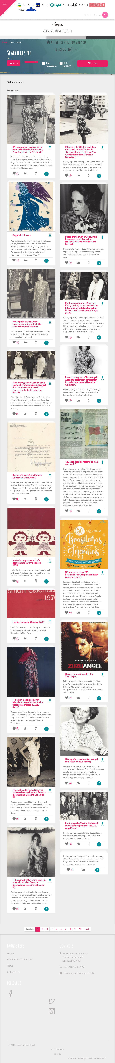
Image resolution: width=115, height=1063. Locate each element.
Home (4, 42)
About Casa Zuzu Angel (19, 959)
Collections (13, 971)
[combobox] (13, 63)
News (10, 965)
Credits (57, 1054)
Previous (30, 929)
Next (87, 929)
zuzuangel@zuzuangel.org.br (79, 973)
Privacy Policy (57, 1049)
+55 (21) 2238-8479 (73, 966)
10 (80, 929)
